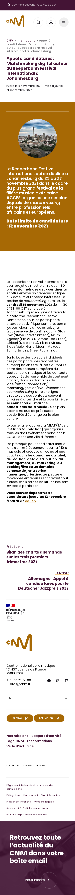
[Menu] (64, 22)
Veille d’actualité (20, 746)
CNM (10, 41)
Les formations (39, 741)
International (26, 41)
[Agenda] (38, 22)
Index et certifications (18, 802)
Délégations (13, 795)
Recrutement (30, 795)
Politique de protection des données (26, 815)
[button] (37, 698)
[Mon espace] (51, 22)
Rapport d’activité (46, 736)
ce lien (30, 501)
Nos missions (17, 736)
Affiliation (46, 718)
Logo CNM (15, 741)
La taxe (16, 718)
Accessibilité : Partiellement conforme (27, 808)
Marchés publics (50, 795)
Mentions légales (44, 802)
